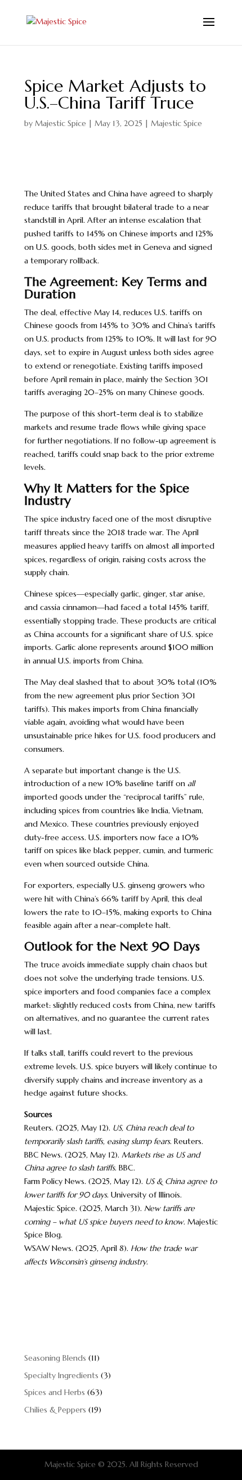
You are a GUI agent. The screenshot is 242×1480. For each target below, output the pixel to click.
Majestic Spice (60, 123)
